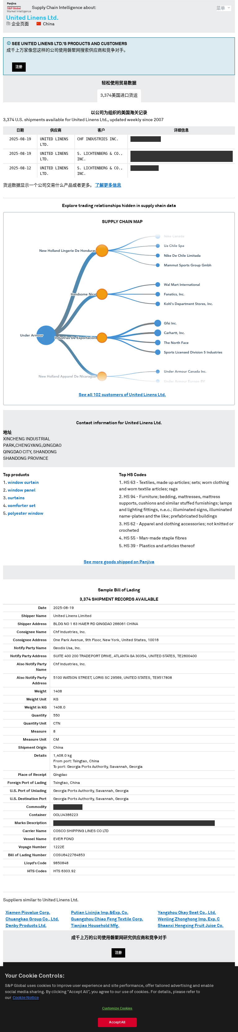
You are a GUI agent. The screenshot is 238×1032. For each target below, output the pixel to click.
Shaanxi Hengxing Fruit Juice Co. (190, 926)
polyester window (25, 513)
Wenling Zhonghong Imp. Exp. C (189, 919)
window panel (21, 490)
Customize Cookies (117, 1008)
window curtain (23, 482)
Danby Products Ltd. (26, 926)
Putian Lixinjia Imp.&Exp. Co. (99, 913)
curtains (16, 498)
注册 (18, 67)
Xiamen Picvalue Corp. (28, 913)
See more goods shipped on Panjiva (119, 562)
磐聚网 (19, 7)
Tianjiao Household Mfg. (95, 926)
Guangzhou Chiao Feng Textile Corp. (107, 919)
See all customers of (122, 395)
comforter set (22, 506)
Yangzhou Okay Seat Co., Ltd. (187, 913)
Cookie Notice (26, 998)
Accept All (117, 1022)
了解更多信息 (108, 185)
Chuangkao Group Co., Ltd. (32, 919)
